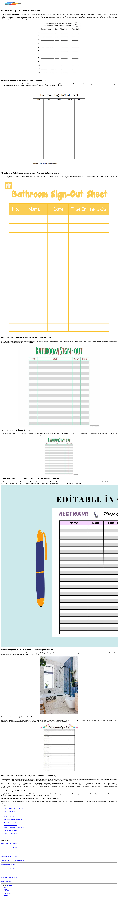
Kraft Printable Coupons (10, 822)
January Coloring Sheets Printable (9, 848)
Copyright (6, 890)
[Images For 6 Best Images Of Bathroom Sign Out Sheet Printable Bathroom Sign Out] (59, 128)
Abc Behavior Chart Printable (8, 873)
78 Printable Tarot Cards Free (8, 864)
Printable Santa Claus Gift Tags (9, 843)
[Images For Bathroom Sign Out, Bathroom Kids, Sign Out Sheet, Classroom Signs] (59, 748)
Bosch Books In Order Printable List (13, 819)
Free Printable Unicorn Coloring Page (13, 808)
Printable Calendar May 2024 (8, 869)
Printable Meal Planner (9, 811)
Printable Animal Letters (10, 814)
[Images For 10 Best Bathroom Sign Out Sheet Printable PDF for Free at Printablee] (59, 456)
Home (5, 887)
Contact (6, 889)
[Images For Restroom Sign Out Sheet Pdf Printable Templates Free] (59, 49)
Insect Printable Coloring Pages (9, 877)
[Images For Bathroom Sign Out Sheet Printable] (59, 386)
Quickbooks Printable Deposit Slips (13, 816)
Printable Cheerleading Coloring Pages (14, 827)
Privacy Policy (7, 893)
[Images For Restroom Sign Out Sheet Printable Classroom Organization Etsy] (59, 566)
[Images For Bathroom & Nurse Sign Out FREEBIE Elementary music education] (59, 685)
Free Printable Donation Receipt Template (11, 852)
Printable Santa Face (6, 881)
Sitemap (6, 895)
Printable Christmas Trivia (10, 833)
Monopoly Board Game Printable (9, 856)
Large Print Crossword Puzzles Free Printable (12, 860)
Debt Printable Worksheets (10, 830)
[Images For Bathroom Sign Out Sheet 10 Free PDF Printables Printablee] (59, 257)
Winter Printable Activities (10, 825)
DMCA (6, 892)
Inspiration (9, 885)
